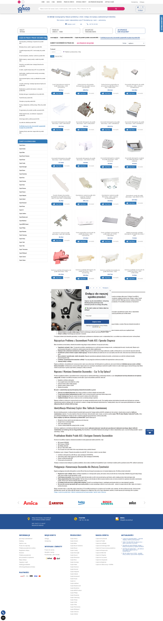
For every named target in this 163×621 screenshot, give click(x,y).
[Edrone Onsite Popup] (81, 310)
